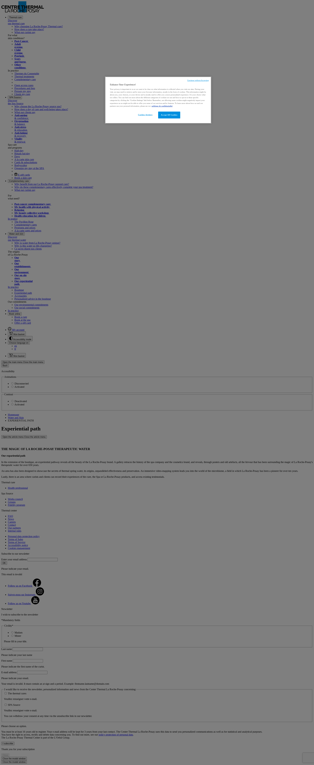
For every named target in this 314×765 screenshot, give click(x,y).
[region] (158, 100)
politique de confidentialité (162, 106)
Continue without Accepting (198, 80)
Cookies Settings (145, 115)
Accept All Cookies (169, 115)
